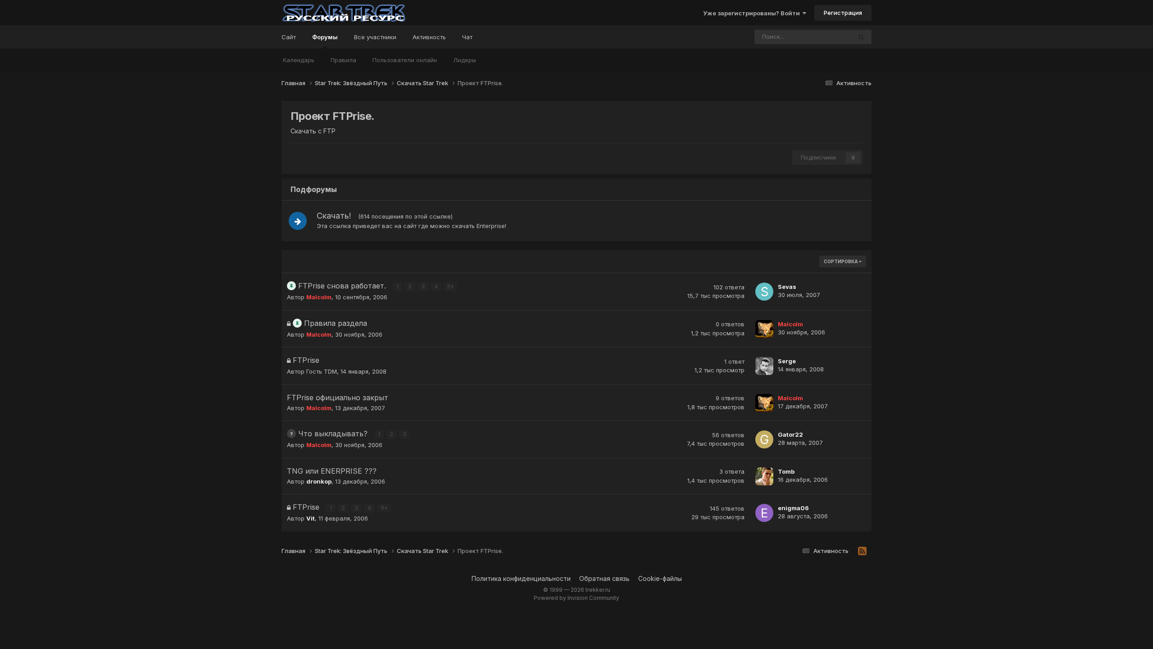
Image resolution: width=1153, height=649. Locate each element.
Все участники (375, 37)
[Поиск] (861, 37)
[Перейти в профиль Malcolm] (764, 329)
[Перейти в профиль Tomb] (764, 476)
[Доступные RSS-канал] (862, 551)
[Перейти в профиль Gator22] (764, 439)
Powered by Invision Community (576, 597)
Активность (429, 37)
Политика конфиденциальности (521, 578)
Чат (467, 37)
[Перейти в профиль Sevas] (764, 292)
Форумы (325, 37)
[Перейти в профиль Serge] (764, 366)
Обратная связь (604, 578)
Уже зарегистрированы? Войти (753, 13)
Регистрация (843, 12)
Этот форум (823, 36)
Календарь (298, 60)
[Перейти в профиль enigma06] (764, 513)
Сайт (288, 37)
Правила (343, 60)
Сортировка (841, 261)
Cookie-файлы (660, 578)
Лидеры (464, 60)
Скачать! (334, 215)
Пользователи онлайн (404, 60)
